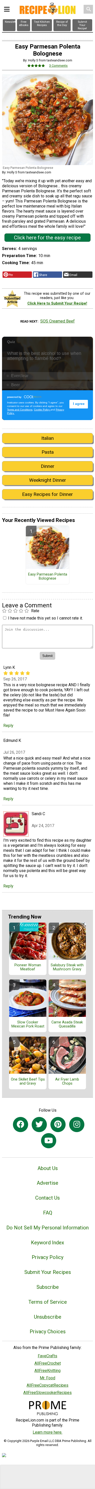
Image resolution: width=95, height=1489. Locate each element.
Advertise (47, 1183)
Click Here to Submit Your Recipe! (57, 303)
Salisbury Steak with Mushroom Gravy (67, 967)
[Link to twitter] (39, 1124)
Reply (8, 725)
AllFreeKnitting (47, 1370)
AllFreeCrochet (47, 1363)
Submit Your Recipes (47, 1272)
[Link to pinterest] (58, 1124)
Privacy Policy (47, 1257)
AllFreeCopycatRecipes (47, 1385)
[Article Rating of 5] (36, 65)
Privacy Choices (48, 1331)
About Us (47, 1168)
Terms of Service (47, 1302)
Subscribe (47, 1287)
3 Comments (58, 65)
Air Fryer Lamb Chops (67, 1082)
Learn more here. (47, 1432)
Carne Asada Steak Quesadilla (67, 1024)
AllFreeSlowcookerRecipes (47, 1392)
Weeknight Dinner (47, 480)
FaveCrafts (47, 1356)
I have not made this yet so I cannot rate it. (45, 618)
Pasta (48, 452)
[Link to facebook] (20, 1124)
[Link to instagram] (76, 1124)
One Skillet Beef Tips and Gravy (28, 1082)
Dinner (47, 466)
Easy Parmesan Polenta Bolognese (47, 576)
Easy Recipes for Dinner (47, 494)
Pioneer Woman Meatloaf (27, 967)
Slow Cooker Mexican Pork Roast (27, 1024)
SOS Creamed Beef (57, 321)
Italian (47, 438)
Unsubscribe (47, 1317)
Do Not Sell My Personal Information (47, 1228)
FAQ (47, 1213)
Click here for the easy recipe (47, 238)
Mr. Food (47, 1378)
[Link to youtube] (48, 1140)
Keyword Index (47, 1243)
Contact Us (47, 1198)
